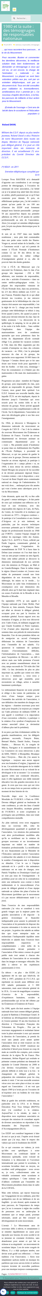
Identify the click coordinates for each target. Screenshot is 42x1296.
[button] (14, 9)
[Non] (38, 1288)
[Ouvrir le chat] (3, 1292)
